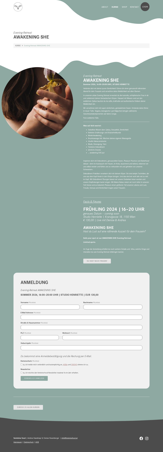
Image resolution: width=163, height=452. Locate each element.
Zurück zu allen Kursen (28, 407)
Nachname (91, 302)
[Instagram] (146, 439)
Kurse (18, 46)
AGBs (65, 365)
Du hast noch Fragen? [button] (97, 261)
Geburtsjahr (29, 343)
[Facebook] (141, 439)
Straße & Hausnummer (34, 323)
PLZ (26, 333)
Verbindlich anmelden (34, 378)
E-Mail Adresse (30, 313)
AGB (37, 442)
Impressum (17, 442)
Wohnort (69, 333)
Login (145, 6)
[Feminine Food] (17, 6)
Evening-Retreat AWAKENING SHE (37, 46)
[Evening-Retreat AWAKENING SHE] (37, 103)
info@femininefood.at (70, 438)
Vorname (28, 302)
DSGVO (74, 365)
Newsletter (25, 369)
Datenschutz (30, 361)
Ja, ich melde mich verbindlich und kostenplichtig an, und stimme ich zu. (55, 365)
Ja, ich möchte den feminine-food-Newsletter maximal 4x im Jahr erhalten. (51, 373)
